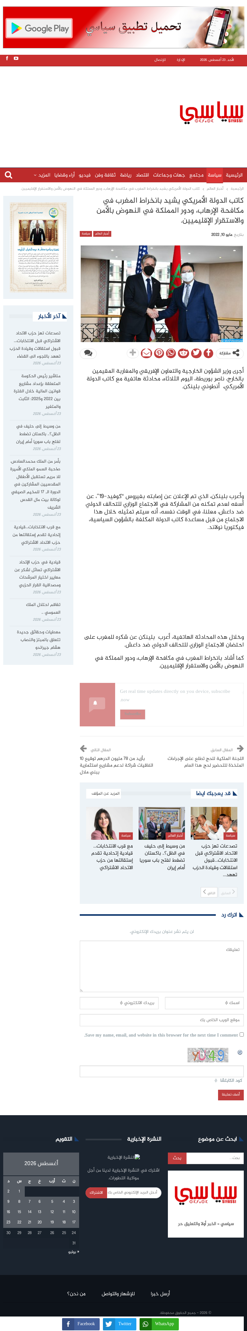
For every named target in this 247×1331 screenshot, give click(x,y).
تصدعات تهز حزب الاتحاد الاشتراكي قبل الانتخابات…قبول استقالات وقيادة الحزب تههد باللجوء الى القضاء (35, 345)
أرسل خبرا (160, 1294)
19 (52, 1222)
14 (30, 1212)
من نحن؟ (76, 1294)
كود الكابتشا (231, 1081)
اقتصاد (142, 175)
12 (52, 1212)
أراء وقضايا (64, 175)
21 (29, 1222)
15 (19, 1212)
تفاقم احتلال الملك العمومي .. (43, 609)
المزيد (44, 175)
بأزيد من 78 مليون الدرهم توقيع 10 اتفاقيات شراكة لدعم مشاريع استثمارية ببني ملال (116, 766)
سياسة (215, 175)
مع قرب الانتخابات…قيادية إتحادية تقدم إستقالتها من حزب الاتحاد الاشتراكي (36, 535)
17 (74, 1222)
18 (64, 1222)
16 (8, 1212)
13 (39, 1212)
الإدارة (181, 60)
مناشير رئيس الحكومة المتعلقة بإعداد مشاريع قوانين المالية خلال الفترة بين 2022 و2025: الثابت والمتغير (37, 391)
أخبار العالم (102, 234)
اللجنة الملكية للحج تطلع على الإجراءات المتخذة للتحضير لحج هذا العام (206, 762)
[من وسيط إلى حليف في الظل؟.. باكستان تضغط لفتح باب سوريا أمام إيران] (162, 823)
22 (19, 1222)
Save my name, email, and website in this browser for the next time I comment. (161, 1035)
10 (74, 1212)
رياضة (126, 175)
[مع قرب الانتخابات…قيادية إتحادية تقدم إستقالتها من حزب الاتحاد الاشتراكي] (109, 823)
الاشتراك (96, 1192)
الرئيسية (234, 175)
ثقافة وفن (105, 175)
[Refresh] (240, 1051)
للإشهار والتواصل (118, 1294)
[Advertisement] (125, 112)
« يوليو (73, 1252)
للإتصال (160, 60)
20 (40, 1222)
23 (8, 1222)
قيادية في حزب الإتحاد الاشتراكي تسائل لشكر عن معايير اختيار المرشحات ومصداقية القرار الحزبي (37, 574)
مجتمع (196, 175)
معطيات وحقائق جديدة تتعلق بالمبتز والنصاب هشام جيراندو (38, 640)
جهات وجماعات (169, 175)
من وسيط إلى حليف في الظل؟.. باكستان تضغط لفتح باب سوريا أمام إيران (38, 434)
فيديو (85, 175)
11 (64, 1212)
